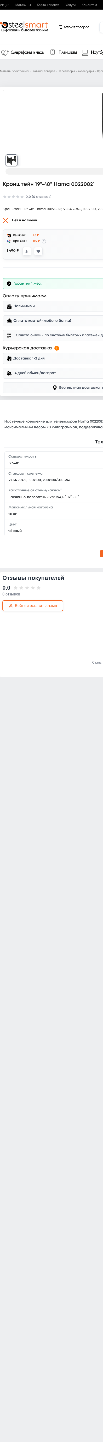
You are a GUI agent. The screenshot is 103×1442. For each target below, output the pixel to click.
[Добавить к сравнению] (27, 251)
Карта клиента (48, 5)
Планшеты (68, 52)
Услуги (70, 5)
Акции (4, 5)
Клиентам (89, 5)
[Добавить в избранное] (38, 251)
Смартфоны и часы (28, 52)
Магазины (23, 5)
